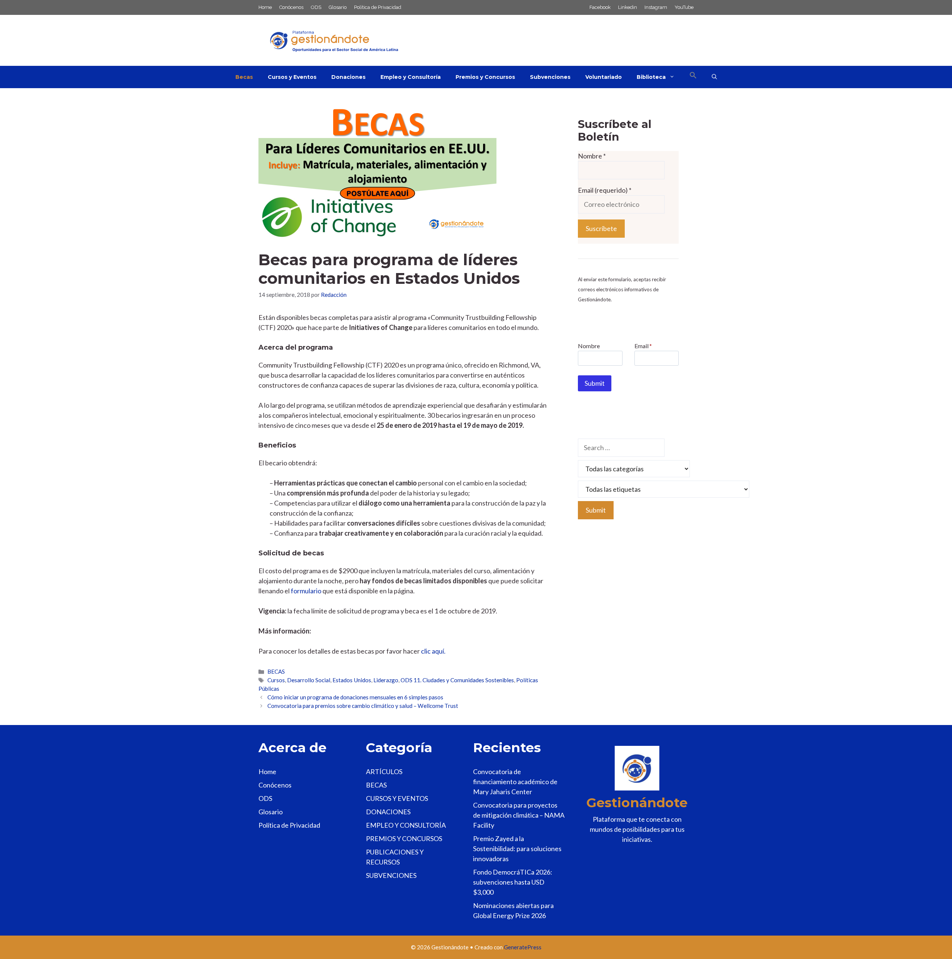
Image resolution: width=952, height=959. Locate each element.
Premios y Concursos (485, 77)
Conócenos (291, 7)
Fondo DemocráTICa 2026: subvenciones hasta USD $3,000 (512, 882)
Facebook (600, 7)
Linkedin (627, 7)
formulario (306, 591)
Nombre (592, 156)
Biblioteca (651, 77)
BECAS (276, 671)
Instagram (655, 7)
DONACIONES (388, 812)
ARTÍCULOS (384, 771)
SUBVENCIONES (391, 875)
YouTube (684, 7)
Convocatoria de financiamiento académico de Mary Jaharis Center (515, 781)
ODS (316, 7)
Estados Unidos (351, 680)
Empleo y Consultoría (410, 77)
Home (265, 7)
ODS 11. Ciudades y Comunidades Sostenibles (457, 680)
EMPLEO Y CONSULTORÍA (406, 825)
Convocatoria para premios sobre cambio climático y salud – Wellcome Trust (362, 705)
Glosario (338, 7)
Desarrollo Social (308, 680)
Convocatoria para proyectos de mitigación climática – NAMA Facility (519, 815)
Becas (244, 77)
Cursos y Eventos (292, 77)
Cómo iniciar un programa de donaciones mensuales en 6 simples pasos (355, 697)
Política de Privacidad (377, 7)
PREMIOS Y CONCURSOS (404, 838)
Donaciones (348, 77)
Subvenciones (550, 77)
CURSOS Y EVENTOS (397, 798)
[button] (693, 77)
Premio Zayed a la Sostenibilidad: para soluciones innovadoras (517, 848)
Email (643, 345)
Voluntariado (603, 77)
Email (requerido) (604, 190)
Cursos (276, 680)
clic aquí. (433, 651)
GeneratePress (522, 947)
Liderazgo (385, 680)
